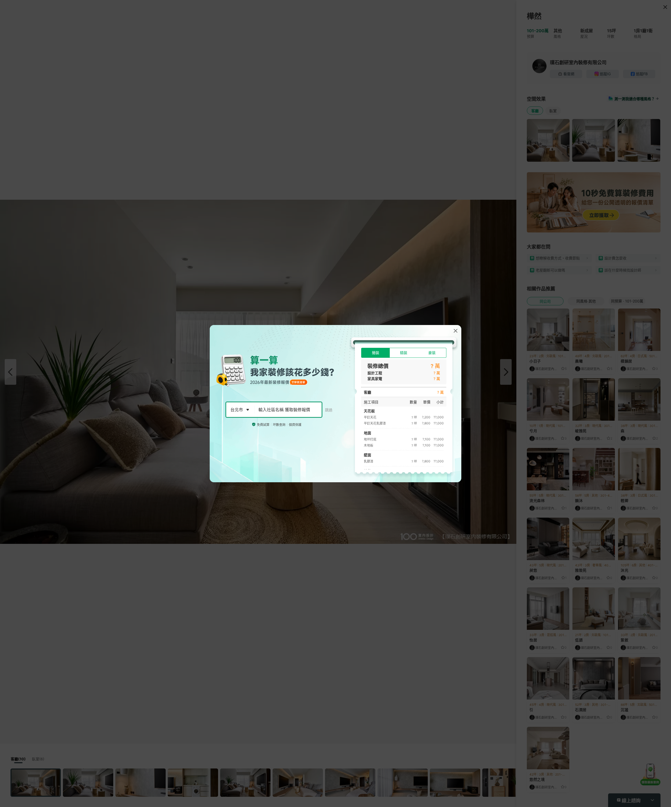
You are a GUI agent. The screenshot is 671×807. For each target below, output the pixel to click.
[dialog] (335, 403)
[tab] (375, 353)
